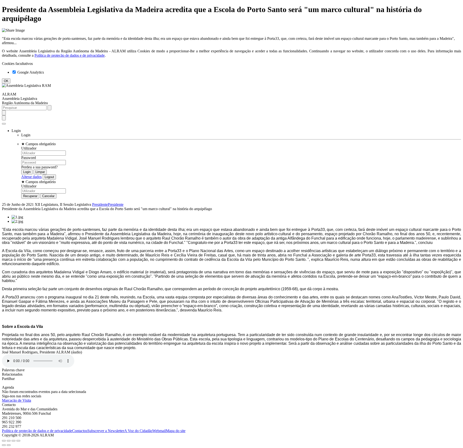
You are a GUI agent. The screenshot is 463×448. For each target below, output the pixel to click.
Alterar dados (31, 177)
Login (25, 135)
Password (28, 158)
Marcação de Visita (16, 400)
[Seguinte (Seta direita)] (9, 445)
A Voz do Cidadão (138, 431)
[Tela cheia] (13, 440)
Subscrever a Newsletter (105, 431)
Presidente (100, 204)
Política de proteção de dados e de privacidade (69, 55)
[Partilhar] (9, 440)
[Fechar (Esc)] (4, 440)
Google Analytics (30, 72)
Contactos (79, 431)
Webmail (159, 431)
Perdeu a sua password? (39, 167)
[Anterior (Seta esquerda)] (4, 445)
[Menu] (4, 123)
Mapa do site (175, 431)
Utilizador (28, 148)
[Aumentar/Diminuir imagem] (18, 440)
